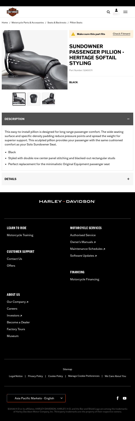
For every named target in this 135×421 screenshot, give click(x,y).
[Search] (108, 12)
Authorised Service (83, 235)
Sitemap (67, 369)
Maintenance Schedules (86, 248)
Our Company (16, 301)
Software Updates (82, 255)
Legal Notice (16, 376)
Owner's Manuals (81, 242)
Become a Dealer (18, 322)
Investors (13, 315)
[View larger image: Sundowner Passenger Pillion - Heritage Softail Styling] (35, 59)
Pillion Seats (76, 22)
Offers (11, 265)
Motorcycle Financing (84, 279)
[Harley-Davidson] (67, 201)
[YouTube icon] (125, 398)
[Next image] (60, 60)
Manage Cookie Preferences (83, 376)
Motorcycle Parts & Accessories (28, 22)
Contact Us (14, 258)
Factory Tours (16, 329)
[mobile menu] (124, 12)
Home (5, 22)
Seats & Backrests (56, 22)
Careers (12, 308)
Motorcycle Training (20, 235)
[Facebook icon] (117, 398)
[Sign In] (116, 12)
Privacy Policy (35, 376)
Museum (13, 336)
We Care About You (115, 376)
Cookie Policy (55, 376)
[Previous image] (8, 60)
